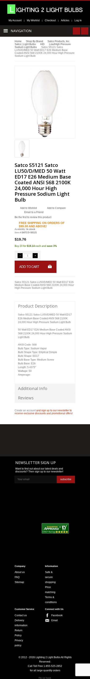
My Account (15, 20)
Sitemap (19, 582)
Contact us (21, 615)
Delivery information (21, 623)
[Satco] (64, 441)
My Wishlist (33, 20)
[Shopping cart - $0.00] (84, 31)
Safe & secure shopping (50, 577)
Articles (65, 20)
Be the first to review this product (33, 217)
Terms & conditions (51, 600)
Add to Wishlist (28, 208)
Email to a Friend (34, 212)
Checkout (50, 20)
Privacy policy (19, 643)
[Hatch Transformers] (24, 433)
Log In (78, 20)
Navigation (21, 31)
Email (54, 620)
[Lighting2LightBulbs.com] (45, 9)
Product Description (38, 306)
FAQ (17, 577)
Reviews (26, 398)
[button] (20, 255)
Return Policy (18, 633)
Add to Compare (56, 208)
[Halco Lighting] (44, 433)
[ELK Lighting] (63, 432)
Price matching (50, 590)
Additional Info (32, 388)
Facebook (55, 615)
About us (20, 572)
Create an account (25, 410)
